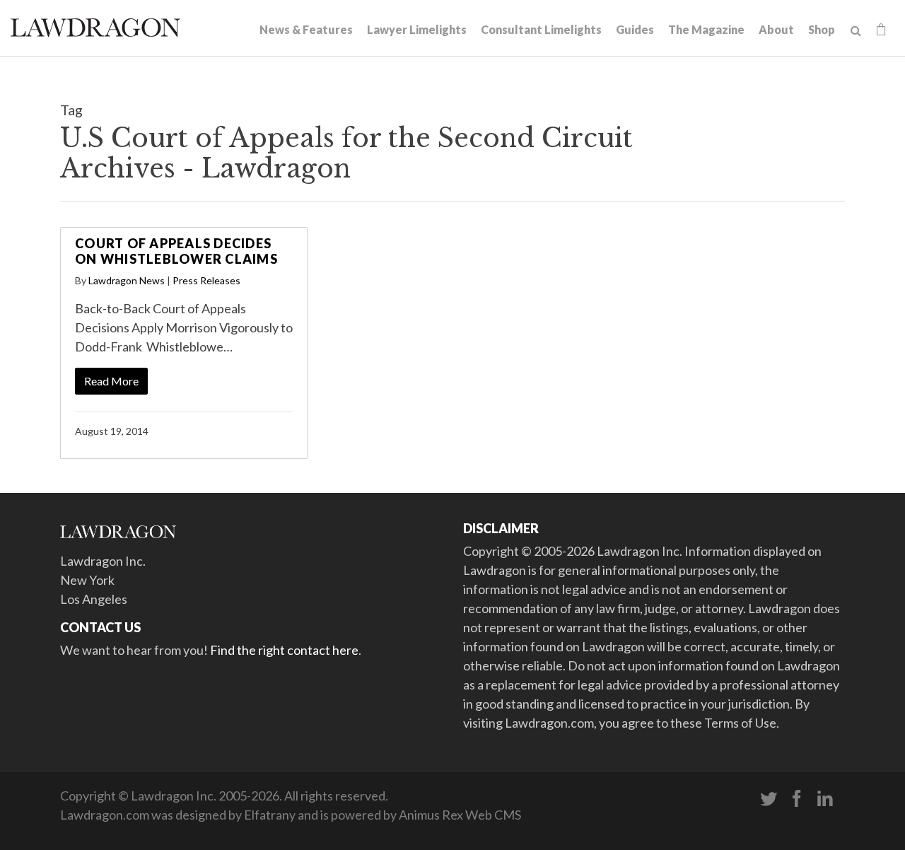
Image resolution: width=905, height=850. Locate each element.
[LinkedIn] (825, 799)
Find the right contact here (284, 650)
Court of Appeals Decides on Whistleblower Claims (176, 251)
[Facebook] (796, 799)
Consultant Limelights (541, 29)
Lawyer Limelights (417, 29)
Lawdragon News (126, 280)
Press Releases (206, 280)
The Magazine (706, 29)
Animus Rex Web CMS (460, 814)
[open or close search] (855, 31)
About (776, 29)
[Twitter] (768, 799)
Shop (821, 29)
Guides (635, 29)
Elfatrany (270, 814)
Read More (111, 381)
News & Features (306, 29)
